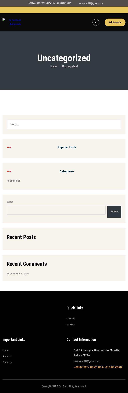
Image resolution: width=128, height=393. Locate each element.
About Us (7, 356)
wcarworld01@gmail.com (86, 361)
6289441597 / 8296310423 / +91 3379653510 (98, 367)
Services (70, 324)
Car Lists (70, 318)
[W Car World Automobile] (11, 22)
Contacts (7, 362)
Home (53, 66)
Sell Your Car (115, 22)
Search (10, 201)
